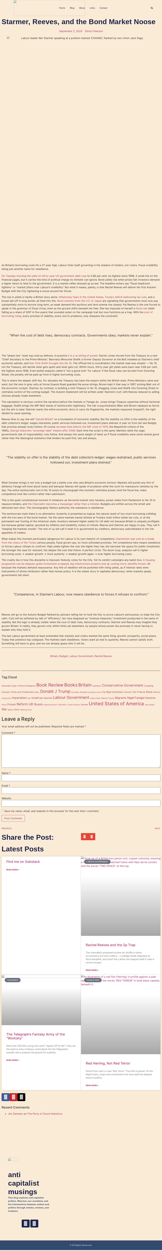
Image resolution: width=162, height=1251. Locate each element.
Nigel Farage (135, 697)
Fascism (128, 692)
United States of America (116, 703)
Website (6, 798)
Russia (38, 704)
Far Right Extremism (112, 692)
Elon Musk (75, 692)
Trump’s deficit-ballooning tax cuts (125, 297)
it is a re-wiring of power (83, 355)
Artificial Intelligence (26, 686)
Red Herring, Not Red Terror (108, 1063)
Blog (72, 8)
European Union (94, 692)
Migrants (120, 697)
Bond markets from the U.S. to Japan (79, 300)
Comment (8, 732)
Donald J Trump (55, 691)
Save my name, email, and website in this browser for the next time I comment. (51, 811)
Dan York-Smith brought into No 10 (50, 363)
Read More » (12, 869)
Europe (83, 692)
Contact (103, 8)
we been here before (68, 426)
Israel (35, 697)
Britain (54, 656)
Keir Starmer (45, 698)
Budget (63, 656)
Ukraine (84, 704)
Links (92, 8)
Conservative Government (122, 685)
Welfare (11, 710)
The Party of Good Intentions (44, 1113)
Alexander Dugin (9, 686)
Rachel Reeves (103, 656)
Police (4, 705)
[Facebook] (26, 1223)
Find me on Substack (23, 862)
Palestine (150, 697)
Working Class (26, 710)
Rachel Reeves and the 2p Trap (110, 945)
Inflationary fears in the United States (81, 297)
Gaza (149, 691)
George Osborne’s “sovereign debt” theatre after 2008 (42, 430)
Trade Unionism (74, 705)
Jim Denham (15, 1113)
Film (134, 692)
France (141, 692)
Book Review (49, 685)
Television (62, 705)
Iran (29, 698)
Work (17, 709)
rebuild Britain (44, 419)
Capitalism (96, 686)
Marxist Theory (107, 698)
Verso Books (150, 705)
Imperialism (19, 697)
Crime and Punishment (22, 692)
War (4, 709)
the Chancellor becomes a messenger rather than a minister (63, 503)
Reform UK (25, 704)
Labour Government (81, 656)
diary (37, 692)
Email (6, 785)
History (156, 692)
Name (6, 773)
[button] (152, 8)
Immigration (6, 698)
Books (71, 685)
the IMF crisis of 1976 (95, 426)
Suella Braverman (50, 705)
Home (62, 8)
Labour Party (95, 698)
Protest (11, 704)
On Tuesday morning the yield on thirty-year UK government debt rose (44, 275)
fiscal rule (141, 308)
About (82, 8)
